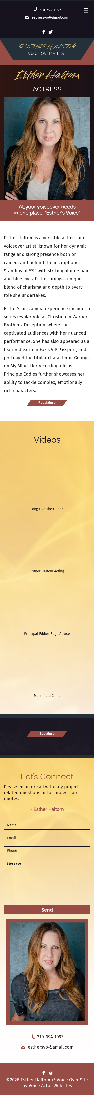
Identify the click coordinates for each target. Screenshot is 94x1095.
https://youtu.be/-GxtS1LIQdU (27, 583)
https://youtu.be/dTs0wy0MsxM (28, 645)
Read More (47, 403)
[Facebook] (43, 31)
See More (47, 734)
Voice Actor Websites (50, 1085)
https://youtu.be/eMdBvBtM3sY (28, 458)
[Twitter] (50, 31)
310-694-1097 (50, 10)
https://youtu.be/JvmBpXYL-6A (28, 521)
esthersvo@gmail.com (50, 17)
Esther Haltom (47, 75)
